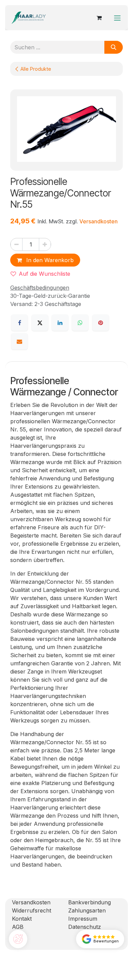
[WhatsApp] (80, 322)
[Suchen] (113, 47)
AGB (18, 926)
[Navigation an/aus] (117, 17)
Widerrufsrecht (31, 910)
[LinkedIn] (60, 322)
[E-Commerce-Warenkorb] (98, 17)
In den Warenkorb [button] (49, 260)
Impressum (82, 918)
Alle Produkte (35, 69)
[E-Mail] (19, 341)
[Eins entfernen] (17, 244)
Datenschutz (84, 926)
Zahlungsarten (87, 910)
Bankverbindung (89, 902)
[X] (40, 322)
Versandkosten (98, 221)
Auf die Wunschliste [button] (44, 273)
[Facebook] (19, 322)
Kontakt (22, 918)
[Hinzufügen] (45, 244)
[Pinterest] (100, 322)
